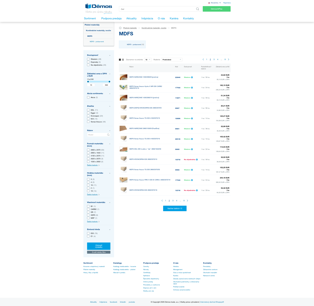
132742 (177, 160)
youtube (132, 302)
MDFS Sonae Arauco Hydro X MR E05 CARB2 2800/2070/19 (145, 87)
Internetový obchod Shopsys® (212, 302)
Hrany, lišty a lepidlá (90, 272)
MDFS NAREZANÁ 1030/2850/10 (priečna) (144, 97)
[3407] (88, 81)
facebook (113, 302)
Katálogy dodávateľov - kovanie (124, 266)
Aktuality (93, 302)
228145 (177, 139)
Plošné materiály (92, 25)
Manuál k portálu (119, 272)
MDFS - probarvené (97, 41)
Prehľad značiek (178, 287)
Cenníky (146, 266)
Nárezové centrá (209, 276)
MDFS (89, 36)
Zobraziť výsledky (98, 246)
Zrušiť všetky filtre (99, 252)
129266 (177, 118)
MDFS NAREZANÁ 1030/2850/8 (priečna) (143, 77)
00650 (177, 149)
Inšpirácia (103, 302)
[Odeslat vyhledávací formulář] (108, 134)
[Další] (228, 59)
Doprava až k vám (149, 288)
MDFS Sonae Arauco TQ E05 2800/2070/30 (144, 169)
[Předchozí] (203, 59)
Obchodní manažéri (210, 272)
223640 (177, 77)
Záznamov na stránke (134, 59)
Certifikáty (146, 272)
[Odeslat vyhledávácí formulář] (198, 9)
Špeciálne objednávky (151, 279)
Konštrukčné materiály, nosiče (98, 30)
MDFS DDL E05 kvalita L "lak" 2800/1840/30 (145, 149)
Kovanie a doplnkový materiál (94, 266)
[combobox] (214, 2)
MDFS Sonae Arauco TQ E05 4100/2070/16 (144, 139)
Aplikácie (146, 276)
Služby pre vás (148, 291)
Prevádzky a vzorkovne (151, 285)
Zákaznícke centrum (210, 269)
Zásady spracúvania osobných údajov (187, 279)
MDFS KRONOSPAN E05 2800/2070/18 (143, 190)
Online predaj (148, 282)
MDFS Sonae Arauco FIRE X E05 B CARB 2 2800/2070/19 (149, 180)
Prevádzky (207, 266)
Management (177, 269)
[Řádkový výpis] (120, 60)
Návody (146, 269)
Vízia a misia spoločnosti (182, 272)
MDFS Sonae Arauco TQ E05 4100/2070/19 (144, 118)
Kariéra (175, 276)
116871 (177, 98)
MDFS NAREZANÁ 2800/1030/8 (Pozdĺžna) (144, 128)
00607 (177, 108)
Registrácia (227, 3)
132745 (177, 190)
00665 (177, 170)
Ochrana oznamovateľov (181, 290)
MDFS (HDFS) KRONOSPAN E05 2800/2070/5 (145, 108)
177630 (177, 180)
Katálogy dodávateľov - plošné (124, 269)
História (176, 266)
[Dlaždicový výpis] (123, 60)
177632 (177, 88)
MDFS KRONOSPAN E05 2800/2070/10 (143, 159)
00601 (177, 129)
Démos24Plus (216, 9)
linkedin (123, 302)
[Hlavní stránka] (121, 27)
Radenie (157, 59)
